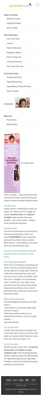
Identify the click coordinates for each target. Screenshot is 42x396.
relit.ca (21, 392)
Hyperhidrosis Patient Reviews (19, 86)
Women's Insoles (13, 19)
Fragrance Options (14, 53)
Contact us (17, 384)
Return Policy (12, 124)
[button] (4, 5)
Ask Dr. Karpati (13, 91)
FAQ (25, 384)
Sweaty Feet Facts (14, 77)
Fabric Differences (14, 48)
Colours (10, 43)
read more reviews (11, 322)
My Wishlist (32, 384)
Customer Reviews (14, 62)
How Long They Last (15, 66)
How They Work (13, 39)
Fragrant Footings (14, 23)
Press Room (12, 120)
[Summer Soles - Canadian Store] (21, 5)
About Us (7, 384)
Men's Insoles (12, 28)
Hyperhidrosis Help (14, 82)
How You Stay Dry (14, 57)
